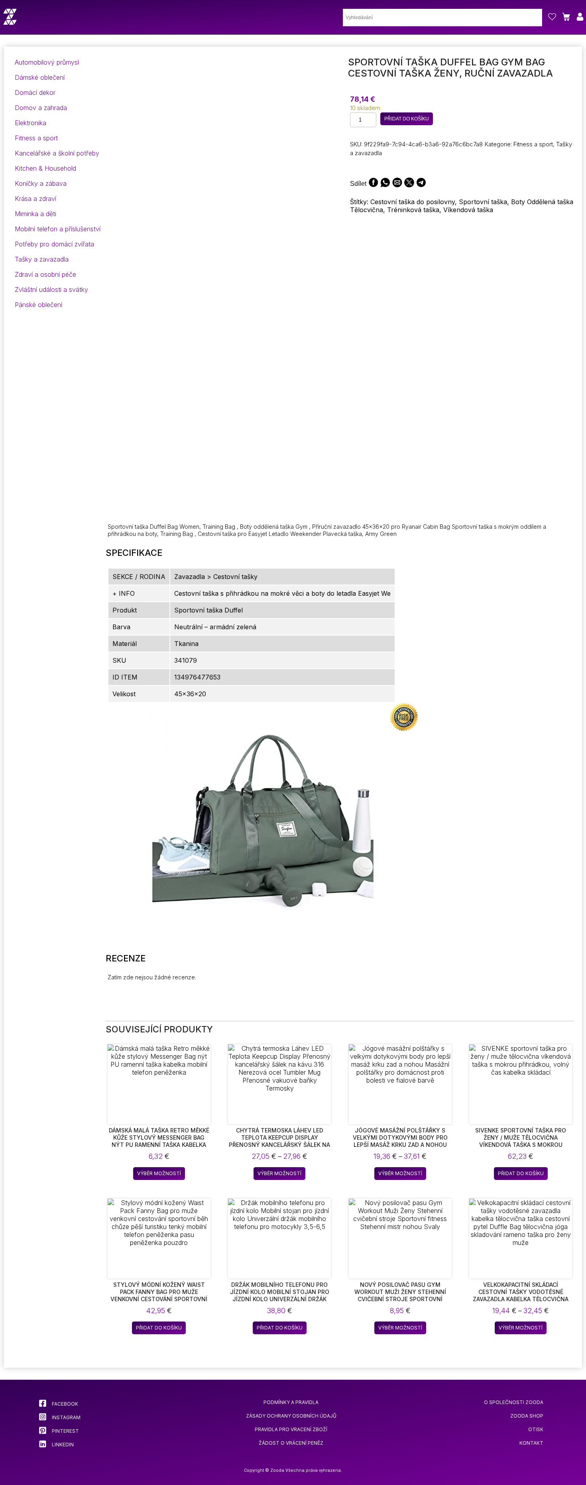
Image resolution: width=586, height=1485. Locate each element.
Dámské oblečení (40, 77)
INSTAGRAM (66, 1417)
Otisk (535, 1429)
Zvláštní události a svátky (51, 289)
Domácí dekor (35, 92)
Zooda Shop (526, 1416)
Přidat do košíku (406, 119)
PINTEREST (65, 1431)
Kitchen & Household (45, 168)
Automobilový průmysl (47, 62)
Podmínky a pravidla (291, 1402)
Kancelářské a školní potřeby (57, 153)
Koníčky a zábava (41, 183)
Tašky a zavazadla (42, 259)
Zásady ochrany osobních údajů (291, 1416)
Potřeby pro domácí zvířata (54, 244)
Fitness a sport (36, 138)
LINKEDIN (62, 1445)
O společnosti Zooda (513, 1402)
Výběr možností (159, 1173)
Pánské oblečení (38, 304)
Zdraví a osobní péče (45, 274)
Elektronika (30, 122)
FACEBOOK (64, 1404)
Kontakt (531, 1443)
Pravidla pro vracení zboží (291, 1429)
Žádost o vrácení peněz (291, 1443)
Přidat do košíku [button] (521, 1173)
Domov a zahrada (41, 107)
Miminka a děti (35, 213)
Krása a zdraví (35, 198)
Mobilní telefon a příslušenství (57, 228)
